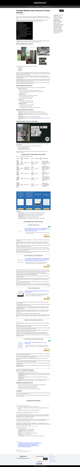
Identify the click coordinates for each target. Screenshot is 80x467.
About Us (50, 455)
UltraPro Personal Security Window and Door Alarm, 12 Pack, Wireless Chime (35, 343)
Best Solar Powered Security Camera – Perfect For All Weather (28, 445)
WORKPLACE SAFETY (45, 6)
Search (61, 10)
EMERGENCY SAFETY (37, 6)
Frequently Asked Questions (21, 38)
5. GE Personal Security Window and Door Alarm (25, 34)
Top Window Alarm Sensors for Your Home (23, 27)
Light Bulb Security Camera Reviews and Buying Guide (27, 444)
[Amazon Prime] (48, 234)
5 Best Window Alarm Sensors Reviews (22, 29)
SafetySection (40, 3)
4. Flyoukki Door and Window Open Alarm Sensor (25, 33)
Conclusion (18, 37)
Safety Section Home (52, 460)
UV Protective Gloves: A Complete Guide (22, 451)
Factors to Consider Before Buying (22, 35)
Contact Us (51, 457)
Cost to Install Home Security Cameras (24, 446)
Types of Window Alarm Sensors (21, 25)
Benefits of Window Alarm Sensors (22, 26)
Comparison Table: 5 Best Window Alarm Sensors (24, 28)
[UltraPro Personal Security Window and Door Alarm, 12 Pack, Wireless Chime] (20, 345)
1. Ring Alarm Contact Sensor (23, 30)
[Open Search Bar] (53, 7)
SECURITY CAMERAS (30, 6)
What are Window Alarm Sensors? (22, 24)
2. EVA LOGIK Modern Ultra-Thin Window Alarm (25, 31)
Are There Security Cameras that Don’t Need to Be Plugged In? (28, 443)
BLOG (50, 6)
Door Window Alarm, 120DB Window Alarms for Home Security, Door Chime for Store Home (37, 292)
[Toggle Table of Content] (31, 23)
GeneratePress (44, 466)
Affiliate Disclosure (52, 456)
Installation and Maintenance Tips (21, 36)
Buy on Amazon (47, 236)
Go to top (49, 286)
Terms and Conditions (53, 461)
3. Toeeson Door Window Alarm (23, 32)
